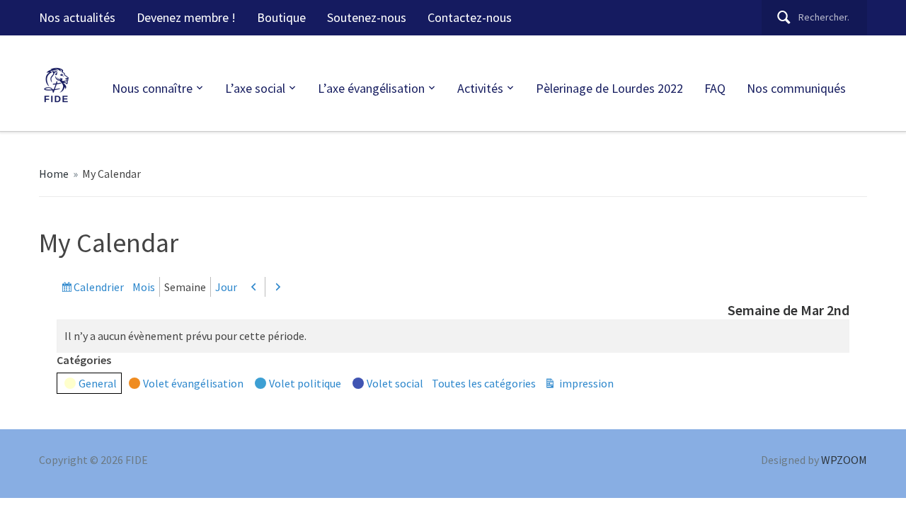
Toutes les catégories (484, 383)
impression (585, 384)
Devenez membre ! (186, 17)
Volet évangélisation (193, 383)
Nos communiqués (796, 88)
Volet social (395, 383)
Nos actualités (77, 17)
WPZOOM (844, 460)
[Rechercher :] (814, 17)
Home (54, 173)
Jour (226, 287)
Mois (143, 287)
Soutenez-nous (366, 17)
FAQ (715, 88)
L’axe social (255, 88)
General (98, 383)
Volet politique (305, 383)
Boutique (281, 17)
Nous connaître (152, 88)
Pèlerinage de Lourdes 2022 (609, 88)
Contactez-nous (470, 17)
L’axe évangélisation (371, 88)
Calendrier (99, 288)
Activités (480, 88)
